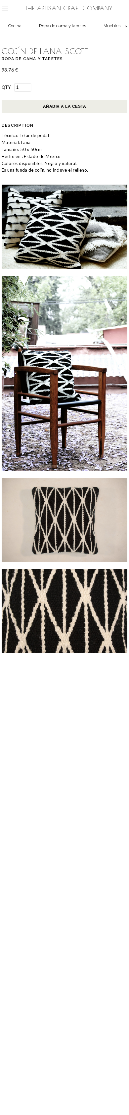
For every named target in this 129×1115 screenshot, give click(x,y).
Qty (6, 87)
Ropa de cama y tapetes (62, 25)
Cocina (15, 25)
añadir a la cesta (64, 106)
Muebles (112, 25)
